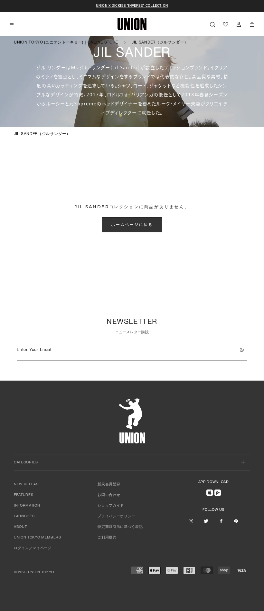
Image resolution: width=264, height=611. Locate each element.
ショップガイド (111, 506)
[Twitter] (206, 521)
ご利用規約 (107, 537)
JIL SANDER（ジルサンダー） (160, 42)
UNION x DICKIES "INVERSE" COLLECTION (132, 6)
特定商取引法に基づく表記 (120, 527)
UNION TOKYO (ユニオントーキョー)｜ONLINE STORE (66, 42)
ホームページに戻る (132, 224)
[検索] (212, 24)
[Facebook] (221, 521)
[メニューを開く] (12, 24)
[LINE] (236, 521)
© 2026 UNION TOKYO (34, 572)
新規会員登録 (109, 484)
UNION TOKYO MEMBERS (37, 537)
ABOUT (20, 527)
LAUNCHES (24, 516)
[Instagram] (191, 521)
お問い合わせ (109, 495)
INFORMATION (27, 506)
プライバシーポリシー (116, 516)
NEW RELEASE (27, 484)
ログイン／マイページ (33, 548)
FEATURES (23, 495)
